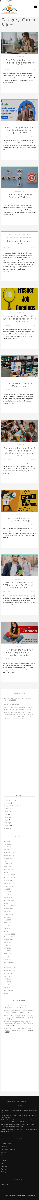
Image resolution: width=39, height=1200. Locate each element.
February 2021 (9, 990)
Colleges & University (11, 806)
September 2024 (9, 883)
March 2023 (8, 928)
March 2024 (8, 897)
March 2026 (8, 847)
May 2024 (7, 892)
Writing (29, 237)
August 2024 (8, 886)
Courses (17, 236)
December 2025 (9, 852)
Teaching (7, 823)
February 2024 (9, 900)
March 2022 (8, 959)
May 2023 (7, 923)
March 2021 (8, 987)
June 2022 (7, 951)
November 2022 (9, 937)
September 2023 (9, 911)
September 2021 (9, 976)
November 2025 (9, 855)
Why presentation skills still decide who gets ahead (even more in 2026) (18, 718)
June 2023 (7, 920)
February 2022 (9, 962)
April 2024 (7, 894)
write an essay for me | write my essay (14, 1101)
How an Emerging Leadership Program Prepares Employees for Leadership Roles (18, 713)
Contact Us (4, 1184)
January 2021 (8, 993)
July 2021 (7, 979)
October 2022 (9, 939)
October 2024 (9, 880)
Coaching (20, 234)
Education (24, 236)
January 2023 (8, 931)
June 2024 (7, 889)
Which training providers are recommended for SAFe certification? (19, 704)
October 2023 (9, 909)
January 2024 (8, 903)
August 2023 (8, 914)
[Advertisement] (20, 758)
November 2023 (9, 906)
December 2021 (9, 968)
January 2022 (8, 965)
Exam (30, 236)
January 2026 (8, 849)
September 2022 (9, 942)
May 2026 (7, 844)
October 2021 (9, 973)
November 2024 (9, 878)
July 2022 (7, 948)
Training (23, 237)
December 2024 (9, 875)
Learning (10, 237)
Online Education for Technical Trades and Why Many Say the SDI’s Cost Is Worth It (18, 708)
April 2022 (7, 956)
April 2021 (7, 984)
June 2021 (7, 982)
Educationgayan (29, 1195)
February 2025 (9, 869)
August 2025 (8, 863)
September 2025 (9, 861)
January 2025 (8, 872)
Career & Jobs (19, 56)
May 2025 (7, 866)
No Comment (32, 69)
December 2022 (9, 934)
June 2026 (7, 841)
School (16, 237)
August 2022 (8, 945)
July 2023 (7, 917)
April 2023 (7, 925)
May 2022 (7, 953)
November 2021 (9, 970)
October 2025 (9, 858)
